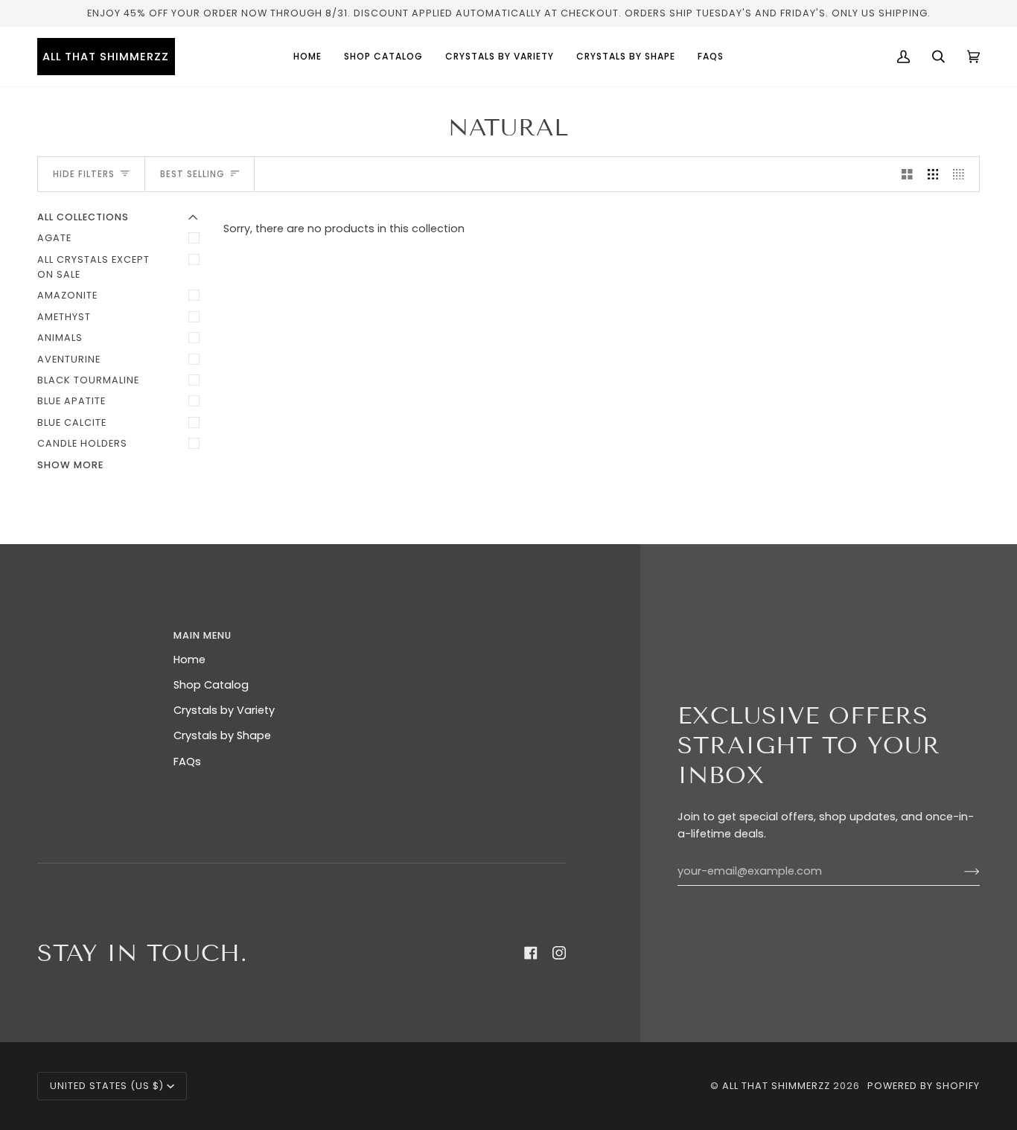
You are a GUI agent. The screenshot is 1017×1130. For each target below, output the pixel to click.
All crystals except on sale (93, 267)
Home (189, 659)
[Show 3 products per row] (933, 174)
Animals (60, 337)
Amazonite (67, 295)
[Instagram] (559, 953)
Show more (70, 465)
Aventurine (69, 359)
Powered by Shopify (923, 1085)
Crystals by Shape (222, 735)
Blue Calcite (71, 422)
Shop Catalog (211, 684)
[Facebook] (531, 953)
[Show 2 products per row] (907, 174)
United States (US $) (107, 1085)
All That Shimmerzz (777, 1085)
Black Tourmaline (88, 380)
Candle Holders (82, 443)
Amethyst (64, 316)
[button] (499, 56)
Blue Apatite (71, 401)
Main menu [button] (202, 635)
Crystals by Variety (224, 710)
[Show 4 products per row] (962, 174)
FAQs (187, 761)
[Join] (960, 872)
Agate (54, 238)
